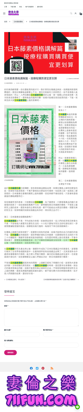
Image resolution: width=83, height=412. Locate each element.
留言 (6, 306)
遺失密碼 (40, 7)
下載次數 (13, 7)
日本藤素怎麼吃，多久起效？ (15, 279)
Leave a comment (73, 78)
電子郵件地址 (48, 330)
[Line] (77, 407)
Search (71, 13)
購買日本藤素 (41, 265)
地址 (20, 7)
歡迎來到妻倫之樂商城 (11, 3)
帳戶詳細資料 (29, 7)
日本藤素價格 (18, 21)
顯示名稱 (7, 330)
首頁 (5, 21)
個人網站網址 (8, 340)
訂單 (5, 7)
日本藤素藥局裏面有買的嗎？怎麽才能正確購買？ (61, 279)
